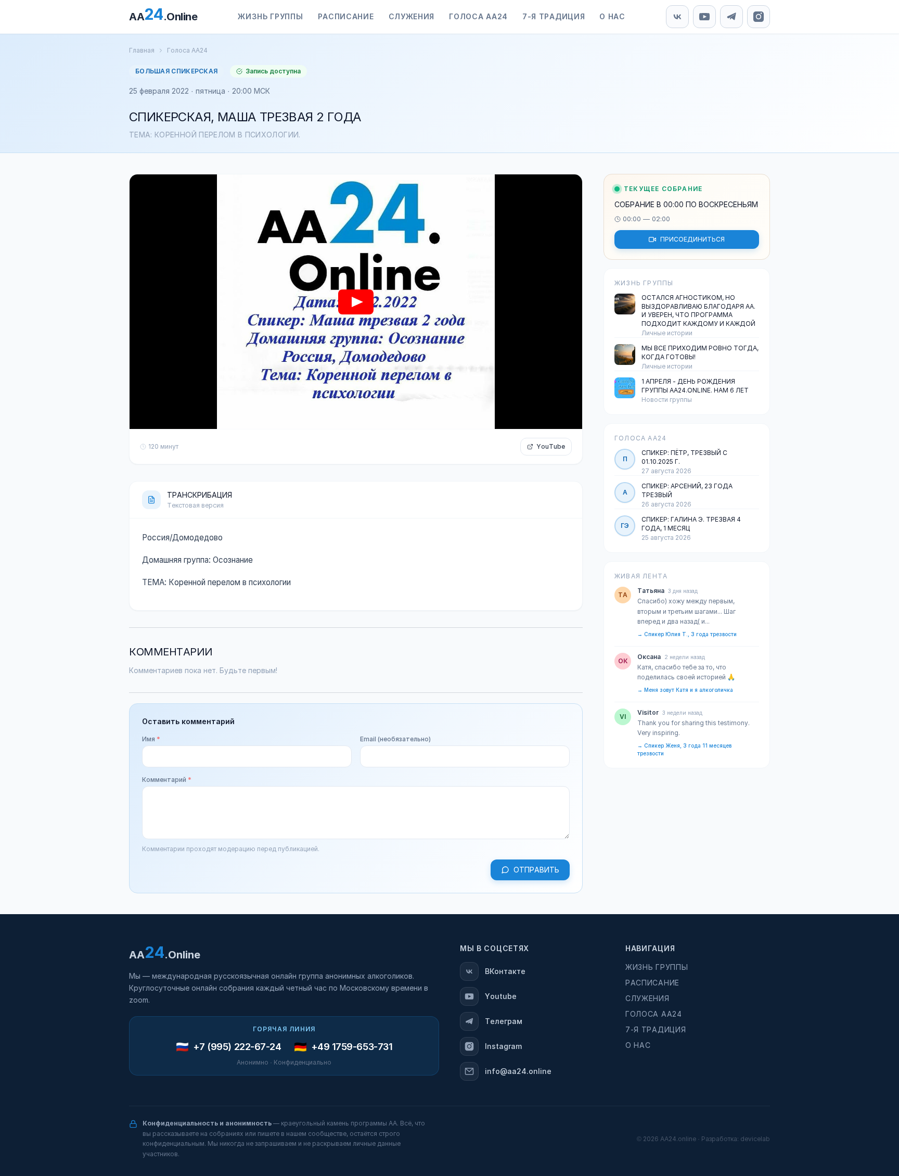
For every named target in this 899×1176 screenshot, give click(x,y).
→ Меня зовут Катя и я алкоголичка (685, 690)
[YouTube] (704, 16)
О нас (638, 1045)
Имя (151, 739)
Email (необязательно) (395, 739)
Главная (142, 50)
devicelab (755, 1139)
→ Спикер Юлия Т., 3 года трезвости (687, 634)
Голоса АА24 (187, 50)
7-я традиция (655, 1030)
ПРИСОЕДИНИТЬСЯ (692, 239)
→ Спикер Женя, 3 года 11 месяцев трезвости (684, 749)
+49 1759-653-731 (352, 1047)
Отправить (536, 870)
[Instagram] (758, 16)
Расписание (652, 983)
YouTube (550, 446)
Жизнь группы (656, 967)
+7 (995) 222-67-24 (237, 1047)
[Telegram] (731, 16)
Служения (647, 998)
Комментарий (166, 779)
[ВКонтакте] (677, 16)
